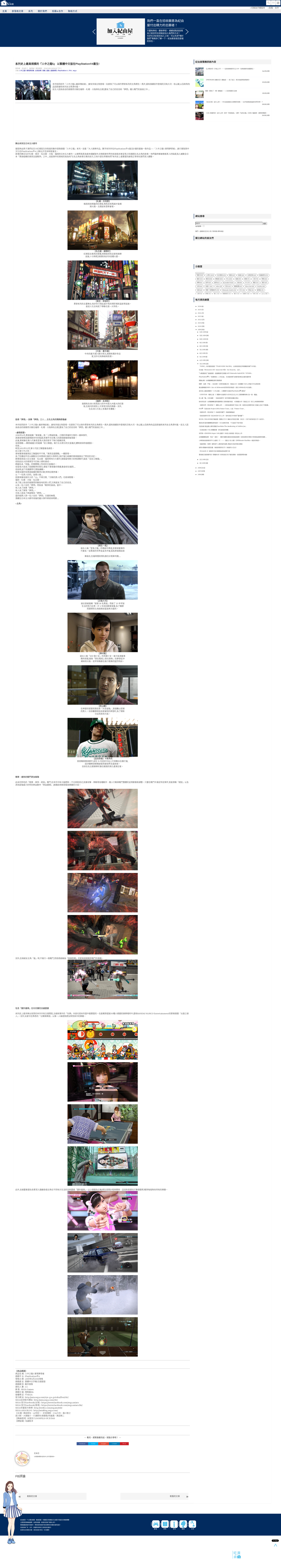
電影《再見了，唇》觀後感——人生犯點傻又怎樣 (221, 91)
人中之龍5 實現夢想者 (26, 71)
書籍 (246, 279)
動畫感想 (263, 275)
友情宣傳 (38, 71)
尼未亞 (24, 68)
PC (247, 282)
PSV (242, 290)
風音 (264, 282)
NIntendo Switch (229, 290)
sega (74, 71)
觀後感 (219, 279)
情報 (43, 71)
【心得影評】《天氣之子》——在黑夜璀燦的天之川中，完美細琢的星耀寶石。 (230, 69)
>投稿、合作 (273, 8)
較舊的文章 (175, 1496)
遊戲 (48, 71)
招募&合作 (57, 11)
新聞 (199, 282)
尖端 (239, 282)
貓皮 (200, 279)
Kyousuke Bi (228, 282)
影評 (208, 282)
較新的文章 (32, 1496)
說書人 (209, 286)
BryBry (261, 286)
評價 (208, 294)
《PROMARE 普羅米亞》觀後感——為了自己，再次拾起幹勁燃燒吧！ (227, 80)
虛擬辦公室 (203, 231)
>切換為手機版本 (257, 8)
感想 (217, 282)
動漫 (209, 279)
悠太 (228, 286)
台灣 (199, 286)
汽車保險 (214, 231)
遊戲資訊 (227, 294)
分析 (255, 294)
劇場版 (260, 290)
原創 (200, 275)
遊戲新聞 (53, 71)
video (219, 286)
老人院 (209, 231)
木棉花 (246, 294)
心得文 (210, 275)
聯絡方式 (72, 11)
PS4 (70, 71)
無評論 (31, 68)
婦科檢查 (220, 231)
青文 (236, 294)
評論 (251, 290)
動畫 (241, 275)
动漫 (199, 290)
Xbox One (249, 286)
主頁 (4, 11)
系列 (30, 11)
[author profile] (22, 1458)
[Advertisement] (81, 122)
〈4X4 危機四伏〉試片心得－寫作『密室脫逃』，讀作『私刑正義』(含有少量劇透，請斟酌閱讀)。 (236, 113)
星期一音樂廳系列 (212, 290)
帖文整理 (221, 275)
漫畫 (238, 279)
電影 (255, 282)
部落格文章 (17, 11)
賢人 (216, 294)
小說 (255, 279)
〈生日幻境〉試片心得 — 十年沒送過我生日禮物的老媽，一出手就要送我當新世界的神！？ (234, 102)
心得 (199, 294)
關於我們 (42, 11)
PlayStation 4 (63, 71)
